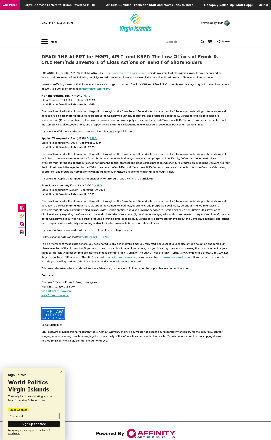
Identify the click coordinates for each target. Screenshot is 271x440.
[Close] (61, 371)
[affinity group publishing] (21, 224)
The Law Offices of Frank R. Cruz (126, 73)
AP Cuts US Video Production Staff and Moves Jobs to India (149, 5)
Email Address (18, 409)
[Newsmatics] (21, 232)
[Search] (202, 41)
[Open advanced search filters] (210, 41)
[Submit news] (21, 208)
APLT (93, 138)
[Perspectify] (21, 216)
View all (263, 4)
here (111, 131)
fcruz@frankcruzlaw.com (94, 88)
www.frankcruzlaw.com (178, 257)
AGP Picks (10, 5)
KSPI (98, 185)
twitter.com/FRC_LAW (94, 237)
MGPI (87, 95)
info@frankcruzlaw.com (122, 257)
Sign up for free (34, 424)
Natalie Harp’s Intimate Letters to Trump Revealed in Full (53, 5)
